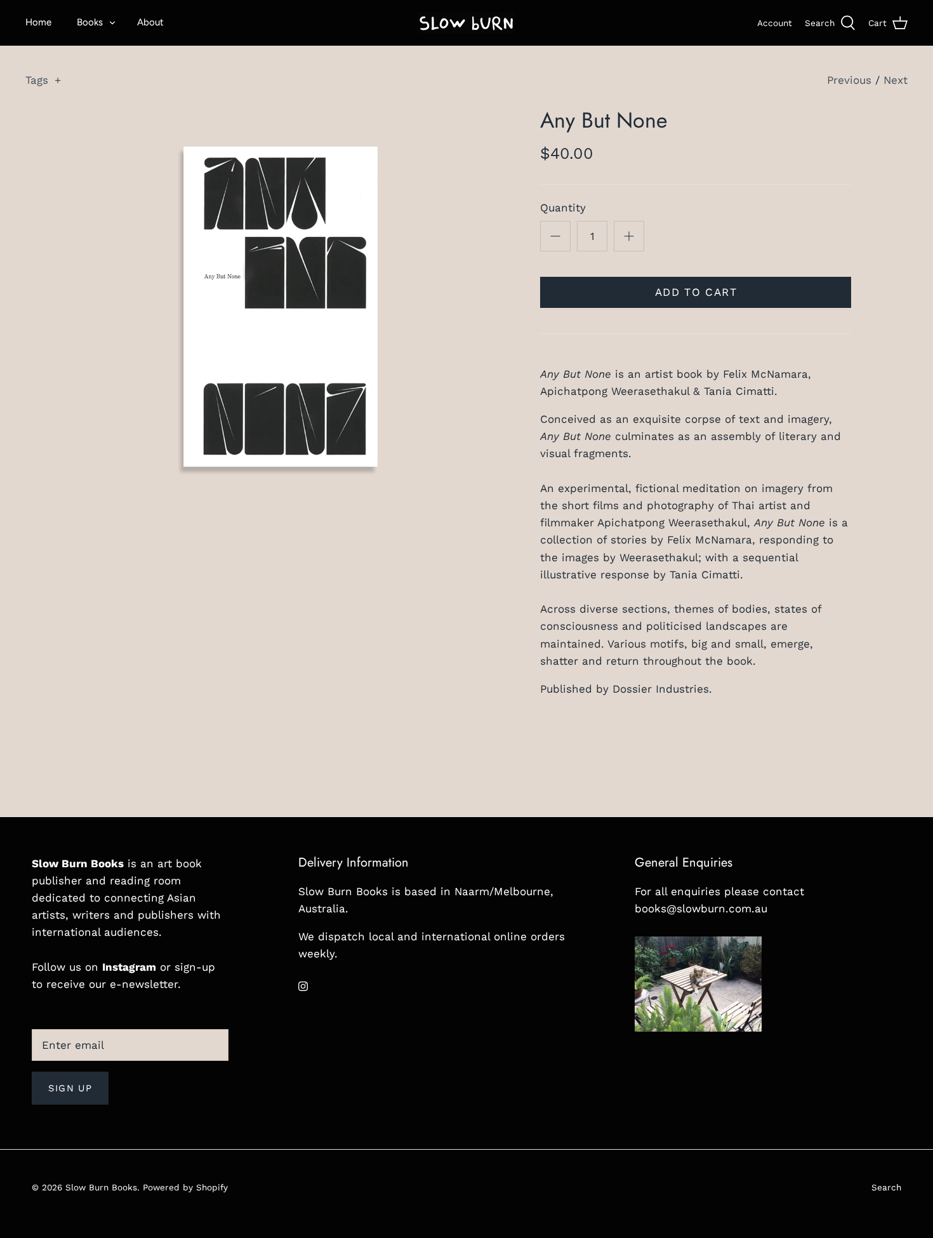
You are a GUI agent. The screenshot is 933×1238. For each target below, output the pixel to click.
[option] (280, 306)
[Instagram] (303, 986)
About (150, 22)
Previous (849, 80)
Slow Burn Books (101, 1187)
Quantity (563, 207)
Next (895, 80)
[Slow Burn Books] (466, 23)
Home (38, 22)
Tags (43, 80)
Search (886, 1187)
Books (90, 22)
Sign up (70, 1088)
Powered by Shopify (185, 1187)
